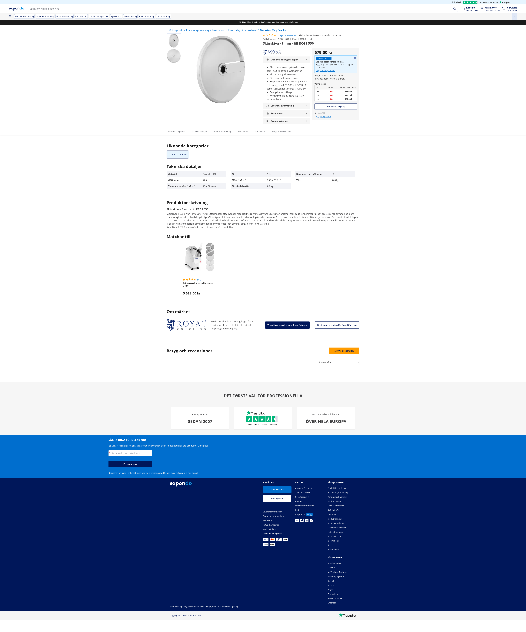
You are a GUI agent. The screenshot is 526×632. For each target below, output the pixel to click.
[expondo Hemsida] (170, 30)
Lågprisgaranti (324, 116)
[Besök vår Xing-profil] (311, 521)
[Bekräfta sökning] (454, 9)
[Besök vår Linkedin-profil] (306, 521)
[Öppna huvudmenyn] (10, 16)
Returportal (277, 498)
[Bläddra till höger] (360, 22)
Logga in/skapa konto (325, 70)
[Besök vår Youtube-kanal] (297, 521)
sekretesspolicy (154, 472)
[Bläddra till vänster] (165, 22)
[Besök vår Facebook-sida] (302, 521)
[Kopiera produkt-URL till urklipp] (311, 39)
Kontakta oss (277, 489)
